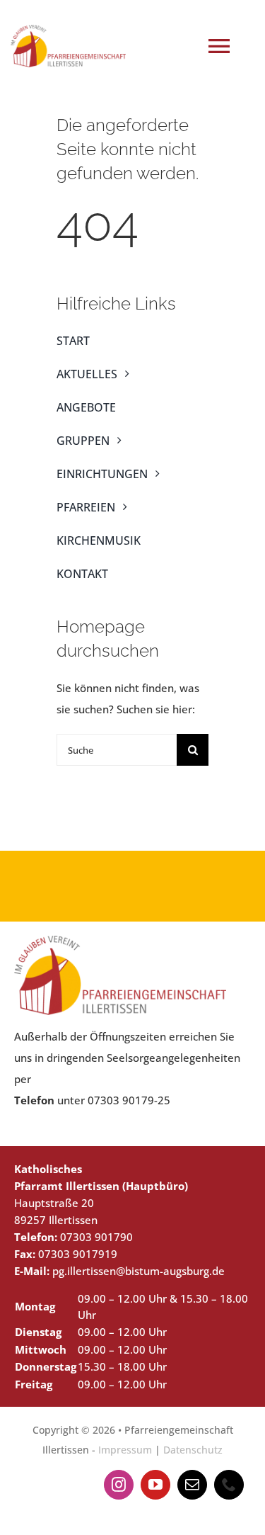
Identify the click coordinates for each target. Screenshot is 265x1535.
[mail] (192, 1485)
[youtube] (155, 1485)
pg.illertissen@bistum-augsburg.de (138, 1271)
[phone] (229, 1485)
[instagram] (119, 1485)
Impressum (125, 1449)
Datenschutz (193, 1449)
